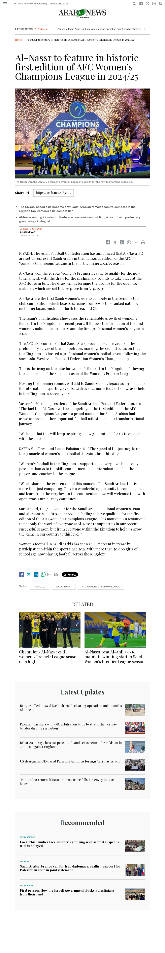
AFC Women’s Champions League (101, 586)
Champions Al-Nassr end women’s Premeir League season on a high (49, 656)
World (24, 861)
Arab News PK (25, 3)
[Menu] (5, 4)
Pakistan (43, 29)
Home (19, 39)
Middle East (27, 837)
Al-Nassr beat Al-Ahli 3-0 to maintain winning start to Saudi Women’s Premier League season (114, 656)
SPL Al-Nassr (63, 586)
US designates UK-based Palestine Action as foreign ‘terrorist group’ (70, 761)
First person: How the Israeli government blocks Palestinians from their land (67, 892)
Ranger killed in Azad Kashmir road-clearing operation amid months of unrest (99, 29)
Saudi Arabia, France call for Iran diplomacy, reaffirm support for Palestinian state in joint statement (70, 868)
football (39, 586)
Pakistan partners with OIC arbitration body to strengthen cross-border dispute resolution (68, 726)
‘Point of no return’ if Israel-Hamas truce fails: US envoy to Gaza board (67, 782)
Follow (71, 574)
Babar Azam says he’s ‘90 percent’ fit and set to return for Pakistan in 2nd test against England (71, 745)
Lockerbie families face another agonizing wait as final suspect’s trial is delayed (69, 844)
